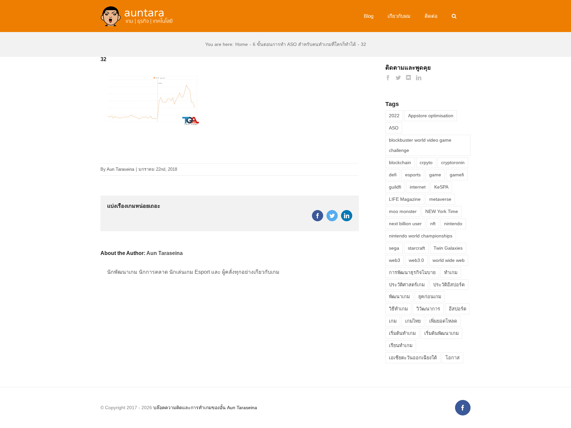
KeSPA (441, 187)
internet (418, 187)
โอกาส (452, 357)
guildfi (395, 187)
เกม (393, 321)
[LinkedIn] (418, 77)
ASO (394, 127)
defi (393, 174)
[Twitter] (398, 77)
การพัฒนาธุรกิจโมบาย (412, 272)
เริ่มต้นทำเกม (402, 333)
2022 (394, 115)
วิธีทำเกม (398, 308)
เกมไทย (413, 321)
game (435, 174)
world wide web (449, 260)
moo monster (403, 211)
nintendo (453, 223)
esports (413, 174)
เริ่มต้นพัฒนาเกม (441, 333)
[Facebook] (388, 77)
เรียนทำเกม (400, 345)
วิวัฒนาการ (428, 308)
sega (394, 248)
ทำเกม (450, 272)
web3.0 (416, 260)
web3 (394, 260)
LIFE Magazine (405, 199)
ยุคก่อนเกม (429, 296)
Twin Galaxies (448, 248)
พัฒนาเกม (399, 296)
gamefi (457, 174)
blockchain (400, 162)
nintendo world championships (420, 235)
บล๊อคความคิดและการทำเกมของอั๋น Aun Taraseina (205, 407)
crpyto (426, 162)
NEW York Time (441, 211)
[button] (454, 16)
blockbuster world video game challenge (420, 145)
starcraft (416, 248)
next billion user (405, 223)
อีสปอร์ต (457, 308)
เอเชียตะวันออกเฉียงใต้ (413, 357)
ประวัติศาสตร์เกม (407, 284)
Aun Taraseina (120, 169)
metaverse (440, 199)
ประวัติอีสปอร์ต (449, 284)
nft (433, 223)
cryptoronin (453, 162)
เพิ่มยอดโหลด (443, 321)
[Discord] (408, 77)
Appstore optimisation (430, 115)
